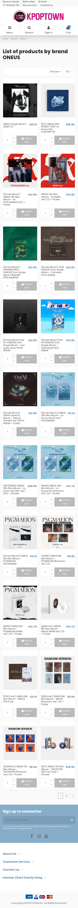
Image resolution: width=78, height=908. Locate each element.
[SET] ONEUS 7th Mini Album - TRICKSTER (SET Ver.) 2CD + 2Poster (52, 770)
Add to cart (28, 140)
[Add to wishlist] (17, 121)
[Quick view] (22, 121)
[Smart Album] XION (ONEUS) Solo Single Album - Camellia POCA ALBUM (52, 271)
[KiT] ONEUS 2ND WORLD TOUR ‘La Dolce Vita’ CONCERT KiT (50, 127)
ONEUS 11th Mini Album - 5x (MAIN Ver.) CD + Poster (50, 197)
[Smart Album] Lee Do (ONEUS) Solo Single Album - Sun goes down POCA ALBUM (14, 345)
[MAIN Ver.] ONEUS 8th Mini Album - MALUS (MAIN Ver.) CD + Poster (53, 630)
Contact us (46, 5)
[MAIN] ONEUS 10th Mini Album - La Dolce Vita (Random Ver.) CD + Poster (52, 489)
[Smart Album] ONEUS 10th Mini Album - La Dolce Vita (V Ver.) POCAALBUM (53, 416)
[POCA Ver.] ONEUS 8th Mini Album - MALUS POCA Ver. (15, 699)
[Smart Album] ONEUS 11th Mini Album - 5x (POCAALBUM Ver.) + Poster (14, 199)
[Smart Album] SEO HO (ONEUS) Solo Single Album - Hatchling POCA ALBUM (52, 345)
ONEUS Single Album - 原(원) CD (15, 125)
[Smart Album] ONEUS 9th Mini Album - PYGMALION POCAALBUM (15, 559)
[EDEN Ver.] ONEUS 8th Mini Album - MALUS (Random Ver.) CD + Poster (53, 700)
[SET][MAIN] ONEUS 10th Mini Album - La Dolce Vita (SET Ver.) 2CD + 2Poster (14, 489)
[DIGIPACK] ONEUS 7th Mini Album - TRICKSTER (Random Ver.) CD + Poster (15, 770)
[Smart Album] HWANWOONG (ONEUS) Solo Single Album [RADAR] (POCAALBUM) (14, 272)
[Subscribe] (71, 820)
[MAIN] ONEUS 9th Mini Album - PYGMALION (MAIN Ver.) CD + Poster (13, 630)
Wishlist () (13, 5)
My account (30, 5)
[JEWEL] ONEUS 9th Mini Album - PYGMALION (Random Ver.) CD (53, 559)
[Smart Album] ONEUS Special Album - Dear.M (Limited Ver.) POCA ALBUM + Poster (13, 418)
